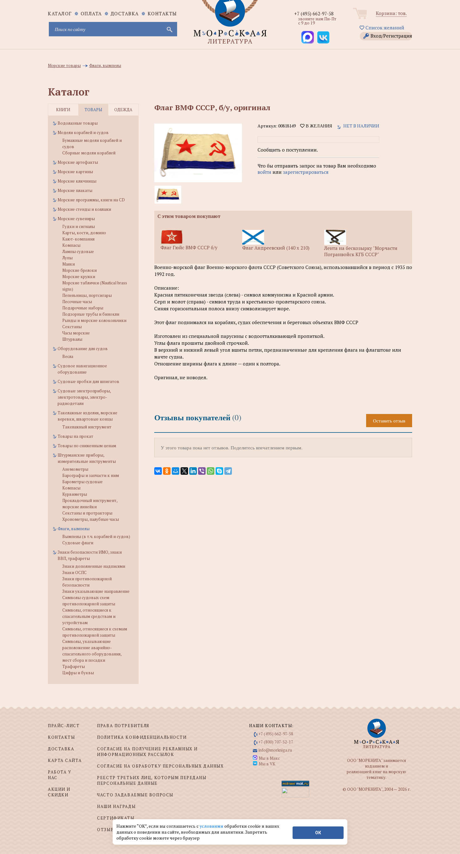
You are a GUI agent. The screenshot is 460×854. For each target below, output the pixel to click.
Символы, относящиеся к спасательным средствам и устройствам (88, 616)
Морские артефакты (78, 162)
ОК (318, 832)
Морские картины (75, 171)
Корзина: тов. (391, 13)
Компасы (71, 245)
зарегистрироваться (306, 172)
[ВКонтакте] (158, 471)
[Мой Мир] (175, 471)
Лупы (67, 258)
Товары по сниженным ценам (87, 445)
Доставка (125, 13)
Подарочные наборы (82, 308)
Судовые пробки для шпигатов (88, 381)
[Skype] (219, 471)
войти (264, 172)
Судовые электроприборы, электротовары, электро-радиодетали (84, 397)
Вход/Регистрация (391, 36)
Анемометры (75, 469)
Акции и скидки (59, 792)
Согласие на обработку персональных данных (160, 766)
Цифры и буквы (78, 672)
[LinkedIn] (193, 471)
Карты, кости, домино (84, 232)
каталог (60, 13)
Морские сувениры (76, 218)
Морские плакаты (75, 190)
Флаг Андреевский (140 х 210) (275, 248)
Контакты (162, 13)
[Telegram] (228, 471)
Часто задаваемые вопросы (135, 795)
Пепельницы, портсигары (87, 295)
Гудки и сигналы (78, 226)
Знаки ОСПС (74, 572)
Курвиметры (74, 494)
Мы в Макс (269, 758)
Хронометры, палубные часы (90, 519)
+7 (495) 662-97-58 (314, 13)
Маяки (68, 264)
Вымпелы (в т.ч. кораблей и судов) (96, 536)
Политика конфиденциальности (142, 737)
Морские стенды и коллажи (84, 209)
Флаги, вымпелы (73, 528)
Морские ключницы (77, 181)
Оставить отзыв (389, 420)
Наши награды (116, 806)
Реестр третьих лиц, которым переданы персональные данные (151, 780)
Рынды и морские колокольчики (94, 320)
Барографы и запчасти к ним (90, 475)
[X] (184, 471)
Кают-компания (78, 239)
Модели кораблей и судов (83, 132)
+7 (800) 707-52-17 (275, 742)
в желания (318, 126)
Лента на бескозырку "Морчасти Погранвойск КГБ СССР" (360, 251)
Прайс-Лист (64, 725)
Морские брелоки (79, 270)
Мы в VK (267, 764)
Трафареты (73, 666)
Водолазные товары (78, 123)
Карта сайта (65, 760)
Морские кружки (78, 276)
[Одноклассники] (167, 471)
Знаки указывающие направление (96, 591)
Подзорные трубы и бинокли (90, 314)
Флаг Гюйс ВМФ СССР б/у (189, 247)
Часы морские (76, 333)
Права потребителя (123, 725)
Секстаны (72, 326)
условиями (212, 826)
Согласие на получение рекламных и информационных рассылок (147, 751)
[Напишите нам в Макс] (307, 37)
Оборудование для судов (83, 348)
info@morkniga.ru (275, 750)
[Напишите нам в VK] (323, 37)
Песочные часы (77, 301)
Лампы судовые (78, 251)
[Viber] (202, 471)
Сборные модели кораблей (88, 153)
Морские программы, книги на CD (91, 200)
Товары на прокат (75, 436)
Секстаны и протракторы (87, 513)
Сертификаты (115, 818)
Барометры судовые (82, 481)
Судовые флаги (77, 543)
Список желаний (384, 27)
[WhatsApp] (210, 471)
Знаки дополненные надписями (93, 566)
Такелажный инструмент (86, 427)
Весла (67, 356)
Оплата (91, 13)
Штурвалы (72, 339)
